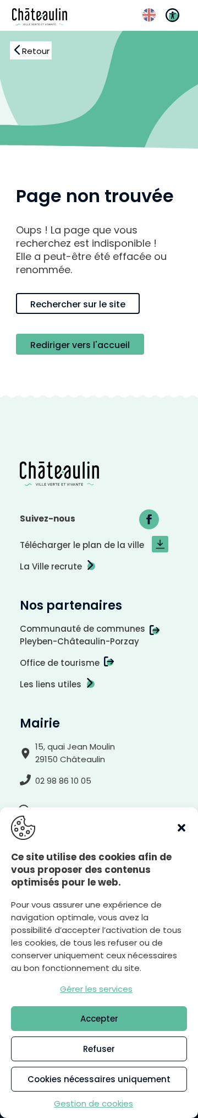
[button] (181, 827)
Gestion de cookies (93, 1103)
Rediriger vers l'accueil (80, 345)
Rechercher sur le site (77, 304)
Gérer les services (96, 989)
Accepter (99, 1018)
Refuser (99, 1049)
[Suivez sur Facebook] (149, 519)
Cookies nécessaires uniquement (99, 1079)
